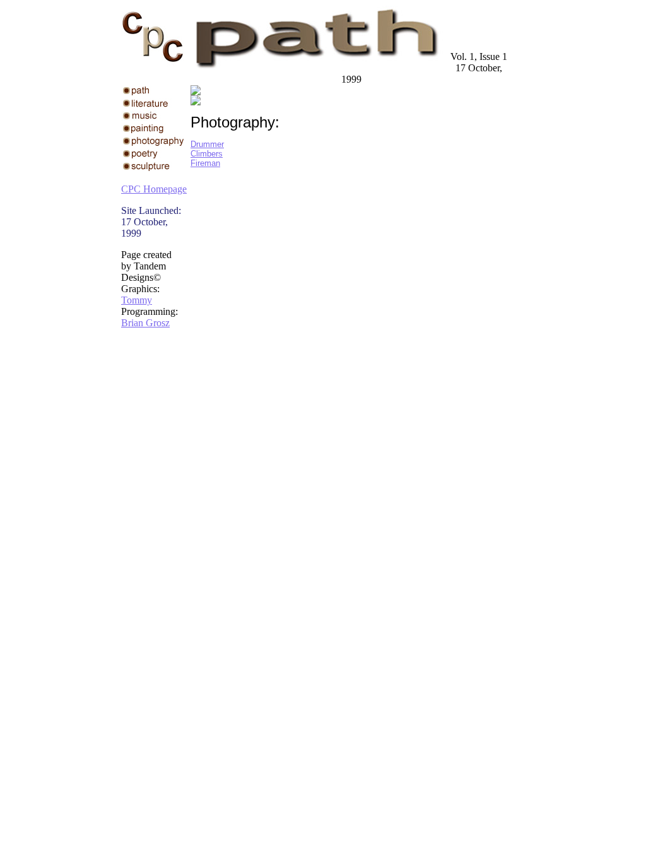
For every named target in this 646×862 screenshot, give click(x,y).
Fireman (205, 163)
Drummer (207, 144)
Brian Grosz (145, 322)
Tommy (136, 300)
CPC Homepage (154, 189)
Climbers (207, 153)
